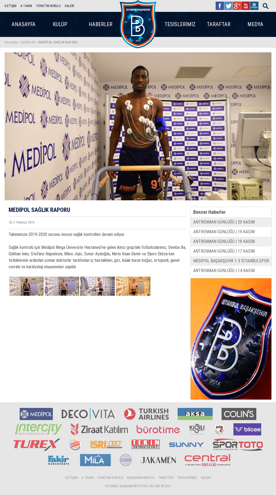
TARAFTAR (218, 24)
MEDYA (255, 24)
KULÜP (60, 24)
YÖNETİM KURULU (48, 6)
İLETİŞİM (10, 6)
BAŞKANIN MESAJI (140, 478)
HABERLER (100, 24)
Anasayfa (11, 42)
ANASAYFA (24, 24)
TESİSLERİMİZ (180, 24)
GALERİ (69, 6)
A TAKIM (26, 6)
